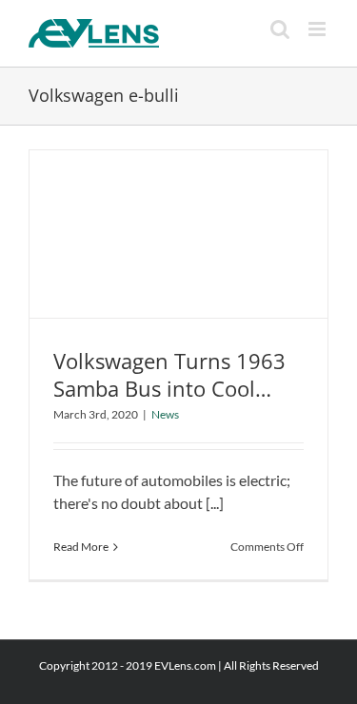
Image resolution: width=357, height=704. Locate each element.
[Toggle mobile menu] (318, 29)
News (165, 414)
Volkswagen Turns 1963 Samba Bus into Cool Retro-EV (169, 387)
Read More (81, 546)
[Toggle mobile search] (279, 29)
